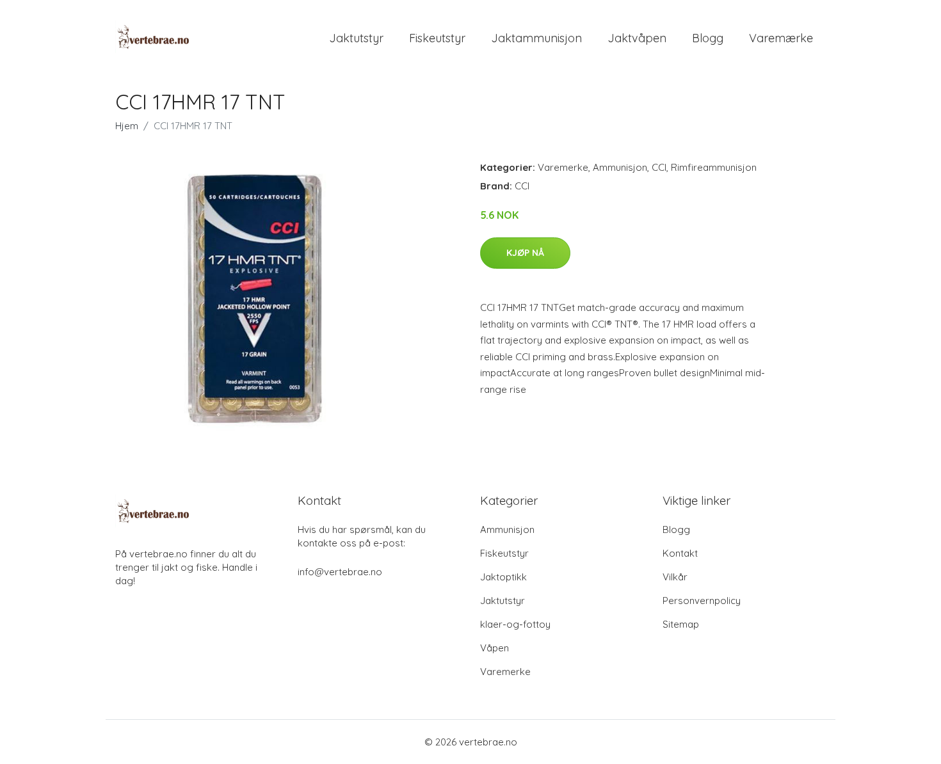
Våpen (494, 648)
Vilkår (675, 577)
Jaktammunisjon (536, 38)
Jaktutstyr (356, 38)
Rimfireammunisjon (714, 167)
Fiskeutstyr (437, 38)
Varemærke (781, 38)
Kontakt (680, 553)
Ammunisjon (620, 167)
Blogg (707, 38)
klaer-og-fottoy (515, 624)
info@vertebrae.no (340, 572)
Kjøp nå (525, 253)
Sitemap (681, 624)
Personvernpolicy (702, 600)
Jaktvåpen (636, 38)
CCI (659, 167)
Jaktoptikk (503, 577)
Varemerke (563, 167)
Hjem (126, 126)
